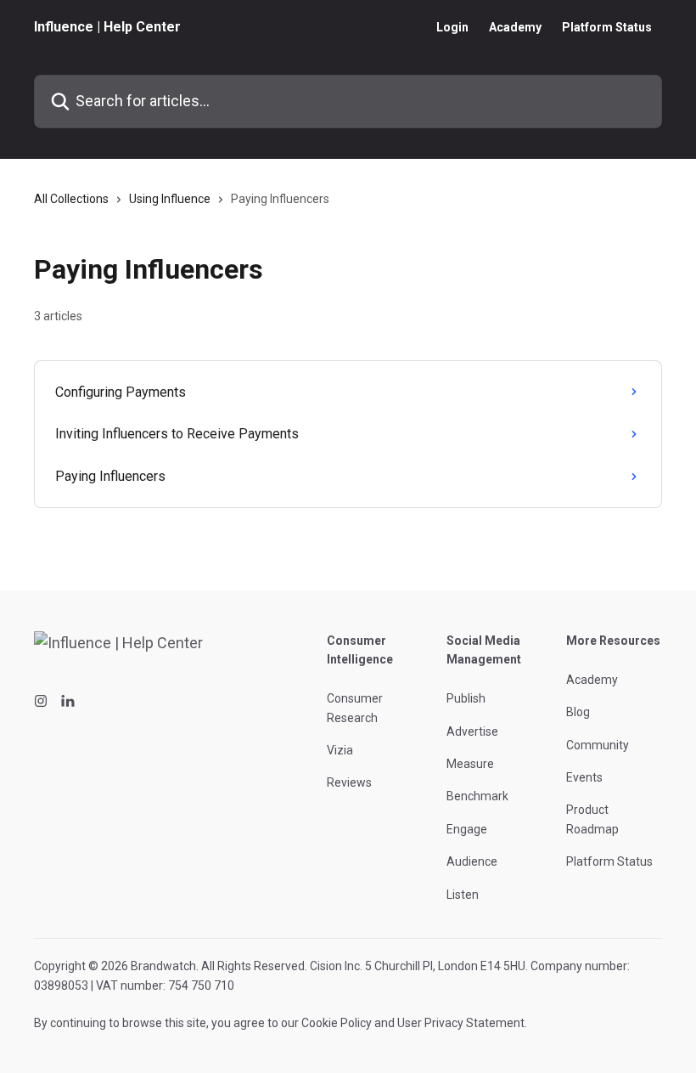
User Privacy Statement (461, 1023)
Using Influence (169, 199)
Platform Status (607, 27)
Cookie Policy (336, 1023)
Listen (462, 894)
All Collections (71, 199)
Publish (466, 698)
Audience (471, 861)
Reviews (349, 782)
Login (452, 27)
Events (584, 777)
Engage (466, 829)
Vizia (340, 750)
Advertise (472, 731)
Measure (470, 764)
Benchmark (477, 796)
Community (597, 745)
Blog (578, 712)
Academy (515, 27)
